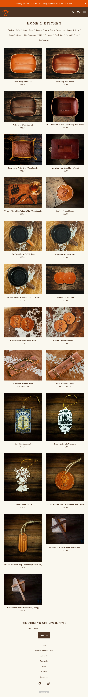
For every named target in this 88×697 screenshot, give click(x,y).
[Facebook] (40, 683)
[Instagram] (48, 683)
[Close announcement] (86, 3)
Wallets (11, 30)
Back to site (44, 677)
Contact (44, 671)
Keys (25, 30)
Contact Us (44, 661)
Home (44, 645)
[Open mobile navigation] (84, 12)
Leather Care (44, 40)
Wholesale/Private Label (44, 650)
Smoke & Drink (73, 30)
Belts (18, 30)
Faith (40, 35)
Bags (31, 30)
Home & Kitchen (15, 35)
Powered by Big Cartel (44, 692)
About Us (44, 656)
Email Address (33, 628)
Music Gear (49, 30)
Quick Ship (59, 35)
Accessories (60, 30)
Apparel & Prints (72, 35)
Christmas (48, 35)
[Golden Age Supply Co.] (14, 12)
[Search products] (73, 12)
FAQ (44, 666)
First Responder (30, 35)
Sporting (39, 30)
